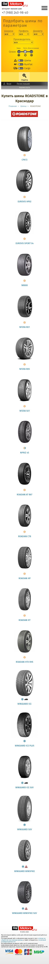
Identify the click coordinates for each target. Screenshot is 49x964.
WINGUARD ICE (24, 704)
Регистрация (23, 83)
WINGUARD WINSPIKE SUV (24, 913)
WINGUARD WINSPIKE (24, 871)
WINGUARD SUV (24, 829)
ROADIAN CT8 (24, 536)
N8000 (24, 285)
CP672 (24, 160)
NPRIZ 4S (24, 452)
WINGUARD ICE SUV (24, 787)
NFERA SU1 (24, 411)
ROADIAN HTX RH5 (24, 662)
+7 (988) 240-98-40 (15, 12)
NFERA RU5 (24, 369)
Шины (23, 106)
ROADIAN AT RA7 (24, 494)
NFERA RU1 (24, 327)
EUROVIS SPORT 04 (25, 243)
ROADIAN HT (24, 620)
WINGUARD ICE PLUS (24, 745)
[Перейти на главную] (14, 4)
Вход (9, 83)
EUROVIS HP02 (24, 201)
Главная (13, 106)
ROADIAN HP (25, 578)
